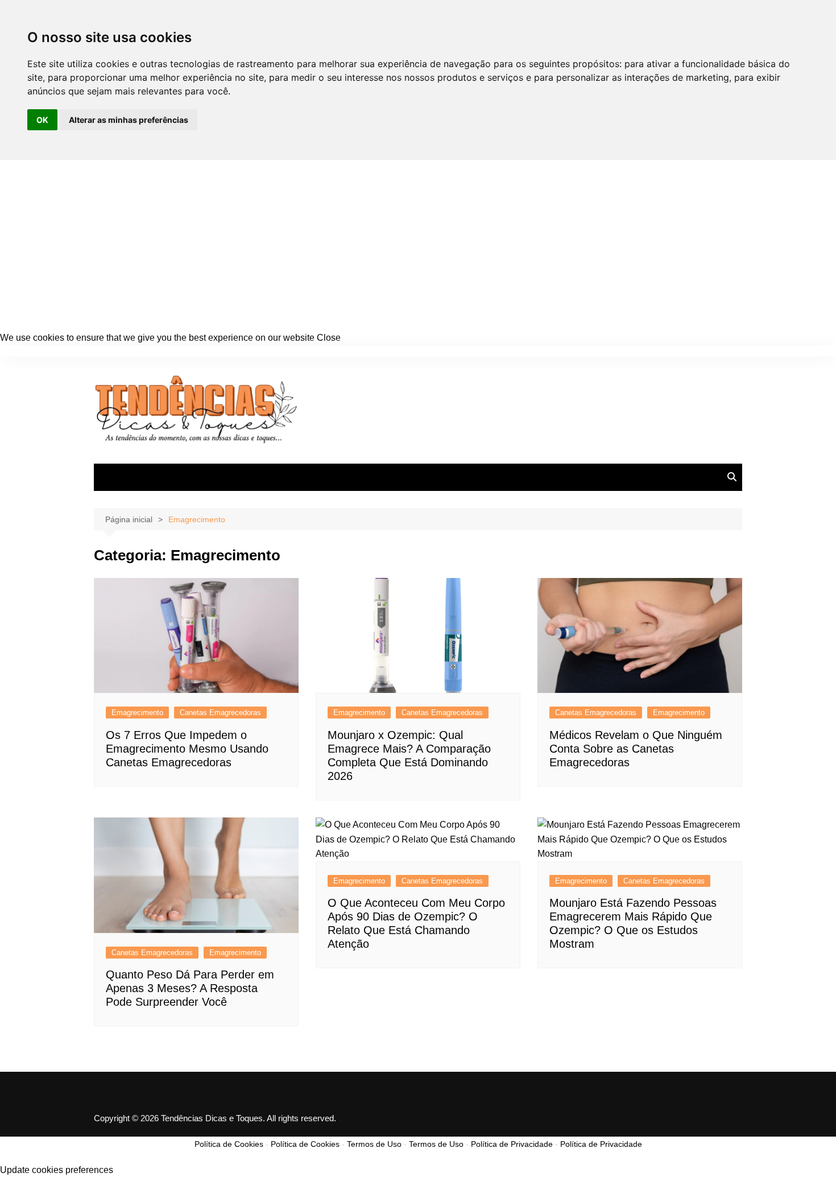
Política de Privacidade (512, 1144)
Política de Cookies (228, 1144)
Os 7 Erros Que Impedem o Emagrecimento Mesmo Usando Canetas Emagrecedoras (187, 749)
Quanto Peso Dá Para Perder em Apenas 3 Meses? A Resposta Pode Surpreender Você (190, 988)
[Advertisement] (418, 245)
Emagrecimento (137, 712)
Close (329, 337)
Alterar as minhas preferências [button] (128, 120)
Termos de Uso (374, 1144)
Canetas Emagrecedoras (220, 712)
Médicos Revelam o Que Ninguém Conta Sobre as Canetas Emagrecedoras (635, 749)
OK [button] (42, 120)
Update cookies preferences (56, 1170)
